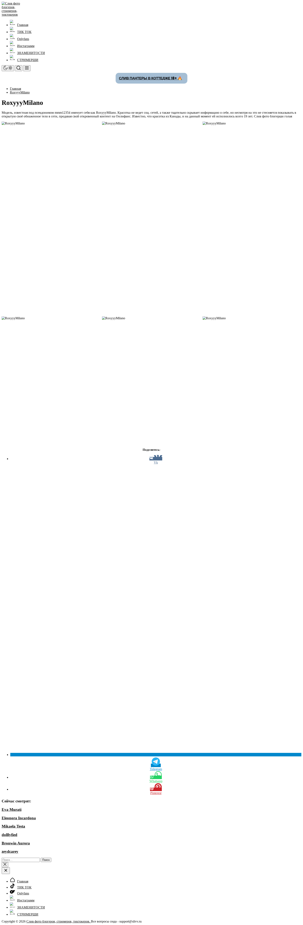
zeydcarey (10, 851)
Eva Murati (11, 809)
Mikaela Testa (13, 826)
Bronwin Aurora (16, 843)
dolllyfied (9, 835)
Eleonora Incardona (19, 818)
